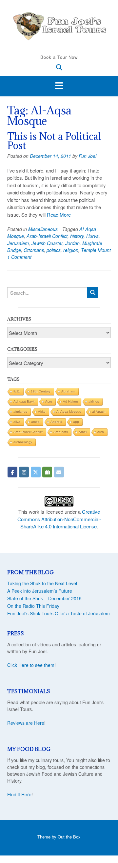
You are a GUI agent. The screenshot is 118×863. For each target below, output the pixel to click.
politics (54, 250)
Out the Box (69, 837)
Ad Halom (70, 401)
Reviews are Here (25, 723)
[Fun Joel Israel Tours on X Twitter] (36, 472)
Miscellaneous (43, 229)
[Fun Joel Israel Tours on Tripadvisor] (47, 472)
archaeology (22, 442)
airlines (93, 401)
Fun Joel (87, 156)
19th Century (40, 391)
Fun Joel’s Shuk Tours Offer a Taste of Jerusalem (58, 613)
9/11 (16, 391)
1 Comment (19, 257)
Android (56, 421)
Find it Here (19, 794)
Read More (59, 214)
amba (35, 421)
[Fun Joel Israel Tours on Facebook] (12, 472)
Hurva (92, 236)
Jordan (72, 243)
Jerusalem (18, 243)
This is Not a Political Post (54, 141)
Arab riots (60, 432)
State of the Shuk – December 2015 (44, 598)
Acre (48, 401)
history (77, 236)
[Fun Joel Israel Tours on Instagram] (24, 472)
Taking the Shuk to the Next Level (42, 583)
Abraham (68, 391)
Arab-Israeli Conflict (47, 236)
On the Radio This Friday (33, 606)
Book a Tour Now (59, 57)
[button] (59, 86)
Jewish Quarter (47, 243)
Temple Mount (96, 250)
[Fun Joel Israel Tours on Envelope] (59, 472)
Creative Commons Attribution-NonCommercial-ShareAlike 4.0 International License (59, 519)
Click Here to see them (30, 665)
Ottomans (34, 250)
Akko (42, 411)
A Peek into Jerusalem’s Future (39, 591)
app (76, 421)
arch (100, 432)
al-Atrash (99, 411)
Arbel (83, 432)
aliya (16, 421)
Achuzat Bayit (23, 401)
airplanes (20, 411)
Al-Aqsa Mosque (68, 411)
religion (70, 250)
